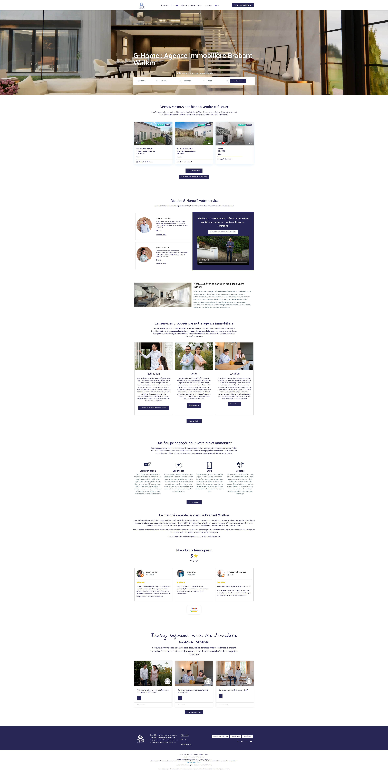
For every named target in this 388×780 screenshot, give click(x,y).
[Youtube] (251, 741)
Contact (208, 5)
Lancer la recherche (238, 81)
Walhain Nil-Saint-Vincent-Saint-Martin (145, 150)
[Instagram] (238, 741)
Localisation (187, 81)
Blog (200, 5)
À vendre (165, 5)
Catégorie (163, 81)
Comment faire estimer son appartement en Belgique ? (193, 691)
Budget (210, 81)
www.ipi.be (233, 761)
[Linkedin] (246, 741)
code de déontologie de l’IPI (194, 762)
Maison (138, 157)
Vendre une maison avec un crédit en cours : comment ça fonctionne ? (153, 691)
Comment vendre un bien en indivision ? (233, 690)
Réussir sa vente (188, 5)
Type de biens (141, 81)
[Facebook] (242, 741)
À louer (174, 5)
